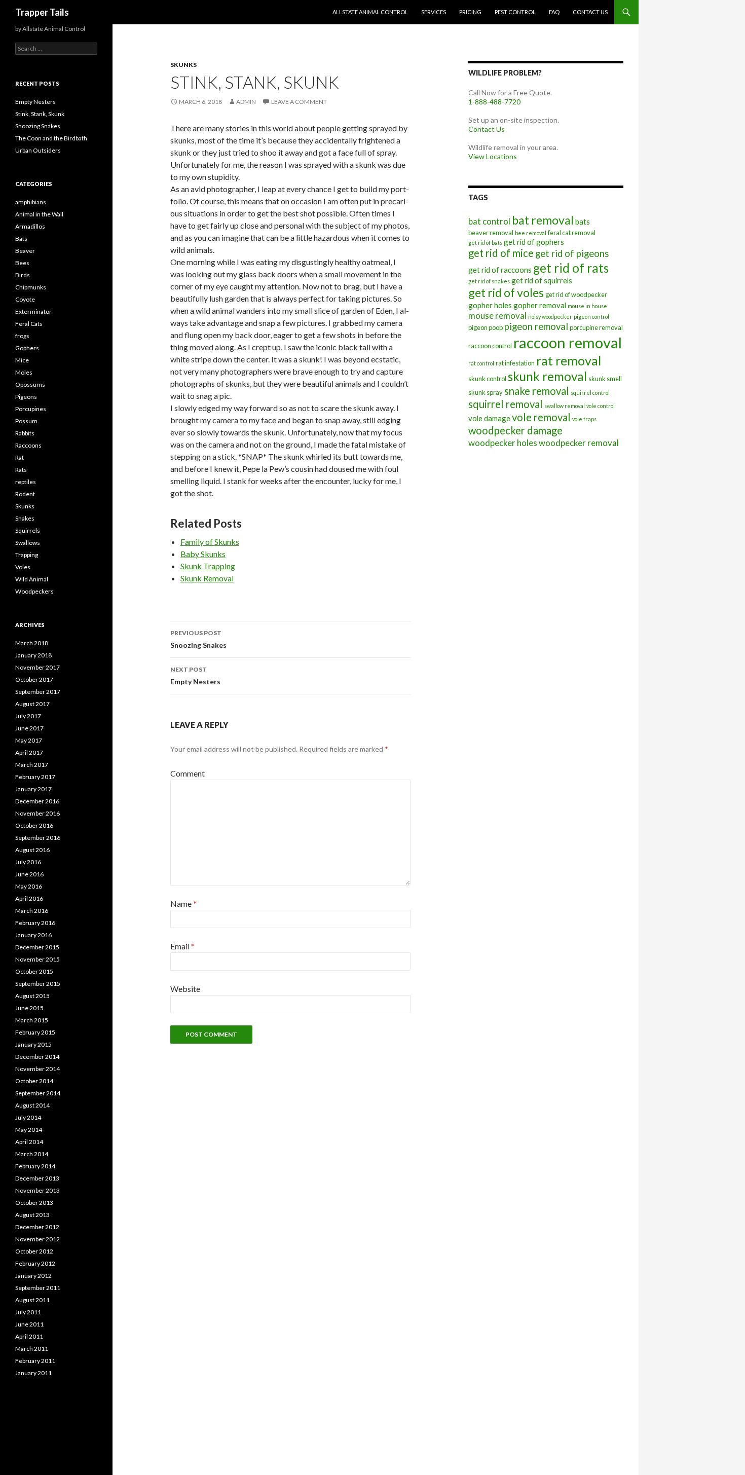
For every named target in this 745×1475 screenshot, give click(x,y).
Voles (22, 567)
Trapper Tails (42, 12)
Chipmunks (30, 287)
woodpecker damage (515, 430)
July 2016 (28, 862)
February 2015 (35, 1032)
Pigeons (26, 396)
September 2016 (37, 837)
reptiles (25, 482)
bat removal (543, 220)
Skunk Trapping (207, 566)
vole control (600, 405)
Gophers (27, 348)
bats (582, 221)
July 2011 (28, 1312)
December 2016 (37, 801)
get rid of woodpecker (576, 294)
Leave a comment (299, 101)
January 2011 (33, 1373)
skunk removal (547, 376)
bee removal (530, 233)
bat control (489, 221)
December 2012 (37, 1227)
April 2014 (29, 1142)
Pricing (470, 12)
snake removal (536, 391)
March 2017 (31, 764)
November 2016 (37, 813)
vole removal (541, 417)
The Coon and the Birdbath (51, 138)
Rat (19, 457)
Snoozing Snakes (198, 639)
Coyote (25, 299)
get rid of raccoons (500, 269)
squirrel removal (505, 404)
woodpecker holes (502, 442)
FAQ (554, 12)
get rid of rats (571, 268)
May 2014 (28, 1129)
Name (183, 903)
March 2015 (31, 1020)
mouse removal (497, 315)
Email (182, 946)
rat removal (568, 360)
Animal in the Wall (39, 214)
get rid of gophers (534, 241)
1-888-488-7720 (494, 101)
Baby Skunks (203, 554)
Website (185, 988)
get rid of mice (501, 253)
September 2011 (37, 1288)
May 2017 (28, 740)
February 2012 (35, 1263)
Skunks (183, 64)
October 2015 (34, 971)
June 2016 (29, 874)
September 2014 (37, 1093)
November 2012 (37, 1239)
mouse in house (587, 306)
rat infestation (515, 363)
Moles (23, 372)
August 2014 (32, 1105)
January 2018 (33, 655)
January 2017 (33, 789)
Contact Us (590, 12)
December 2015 (37, 947)
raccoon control (490, 346)
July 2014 (28, 1117)
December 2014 (37, 1056)
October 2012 (34, 1251)
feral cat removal (571, 233)
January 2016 (33, 935)
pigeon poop (485, 327)
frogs (22, 336)
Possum (26, 421)
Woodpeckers (34, 591)
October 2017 (34, 679)
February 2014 (35, 1166)
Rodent (25, 494)
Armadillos (30, 226)
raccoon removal (567, 342)
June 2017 (29, 728)
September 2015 (37, 983)
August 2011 (32, 1300)
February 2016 (35, 923)
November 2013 (37, 1190)
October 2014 (34, 1081)
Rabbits (24, 433)
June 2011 (29, 1324)
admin (246, 101)
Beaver (25, 250)
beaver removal (490, 233)
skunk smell (605, 379)
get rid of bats (485, 242)
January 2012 (33, 1275)
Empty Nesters (195, 676)
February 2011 (35, 1361)
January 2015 (33, 1044)
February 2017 (35, 777)
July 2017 (28, 716)
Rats (21, 469)
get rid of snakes (489, 281)
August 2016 (32, 850)
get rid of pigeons (572, 253)
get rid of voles (506, 292)
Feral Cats (29, 323)
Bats (21, 238)
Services (433, 12)
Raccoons (28, 445)
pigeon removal (536, 326)
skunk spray (485, 392)
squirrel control (590, 392)
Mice (22, 360)
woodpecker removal (579, 442)
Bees (22, 263)
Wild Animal (31, 579)
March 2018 (31, 643)
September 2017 (37, 691)
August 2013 (32, 1215)
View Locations (492, 156)
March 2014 (31, 1154)
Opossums (30, 384)
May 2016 (28, 886)
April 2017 (29, 752)
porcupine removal (596, 327)
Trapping (26, 555)
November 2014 (37, 1069)
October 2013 (34, 1202)
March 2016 (31, 910)
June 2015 (29, 1008)
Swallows (27, 542)
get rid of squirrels (541, 280)
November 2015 (37, 959)
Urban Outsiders (38, 150)
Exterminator (33, 311)
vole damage (489, 418)
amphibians (30, 202)
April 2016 (29, 898)
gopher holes (490, 305)
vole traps (584, 419)
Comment (187, 773)
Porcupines (30, 409)
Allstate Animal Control (370, 12)
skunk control (487, 379)
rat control (481, 363)
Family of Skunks (209, 541)
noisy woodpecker (550, 316)
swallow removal (564, 405)
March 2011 (31, 1348)
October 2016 (34, 825)
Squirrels (27, 530)
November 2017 (37, 667)
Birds (22, 275)
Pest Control (515, 12)
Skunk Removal (207, 578)
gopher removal (539, 305)
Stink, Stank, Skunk (39, 114)
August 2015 (32, 996)
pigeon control (591, 316)
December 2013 (37, 1178)
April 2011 (29, 1336)
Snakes (24, 518)
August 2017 (32, 704)
